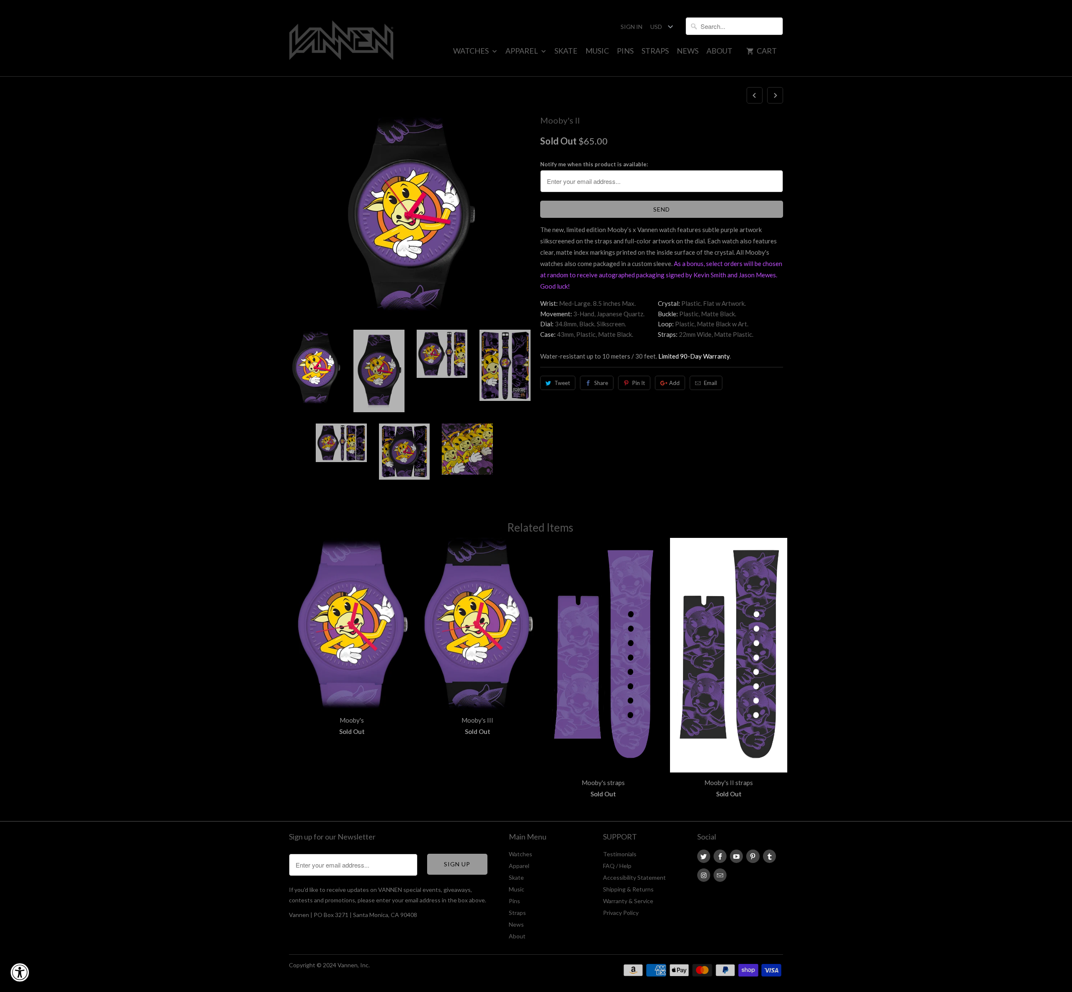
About (719, 50)
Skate (565, 50)
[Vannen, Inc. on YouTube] (736, 856)
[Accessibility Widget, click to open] (19, 972)
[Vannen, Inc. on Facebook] (720, 856)
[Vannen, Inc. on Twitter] (703, 856)
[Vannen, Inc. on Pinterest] (752, 856)
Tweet (562, 383)
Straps (655, 50)
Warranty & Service (628, 900)
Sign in (631, 26)
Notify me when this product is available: (594, 164)
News (687, 50)
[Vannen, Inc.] (341, 38)
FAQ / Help (617, 865)
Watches (471, 50)
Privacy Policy (621, 912)
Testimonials (619, 854)
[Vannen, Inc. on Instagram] (703, 875)
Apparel (522, 50)
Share (601, 383)
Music (597, 50)
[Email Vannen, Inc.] (720, 875)
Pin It (638, 383)
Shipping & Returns (628, 889)
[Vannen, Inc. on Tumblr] (769, 856)
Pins (625, 50)
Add (674, 383)
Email (710, 383)
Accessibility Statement (634, 877)
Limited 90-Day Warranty (693, 356)
